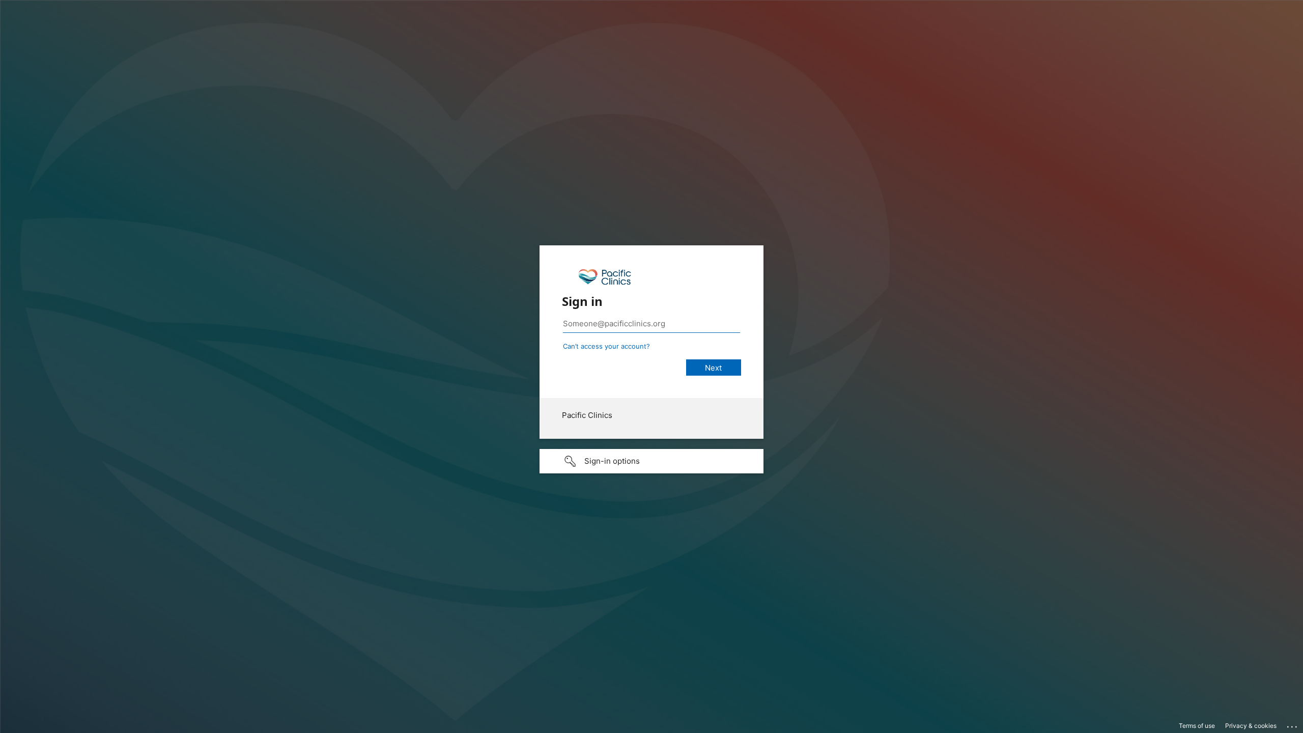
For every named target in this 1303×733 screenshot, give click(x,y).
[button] (651, 461)
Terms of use (1197, 725)
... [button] (1293, 724)
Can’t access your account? (606, 346)
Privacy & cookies (1251, 725)
